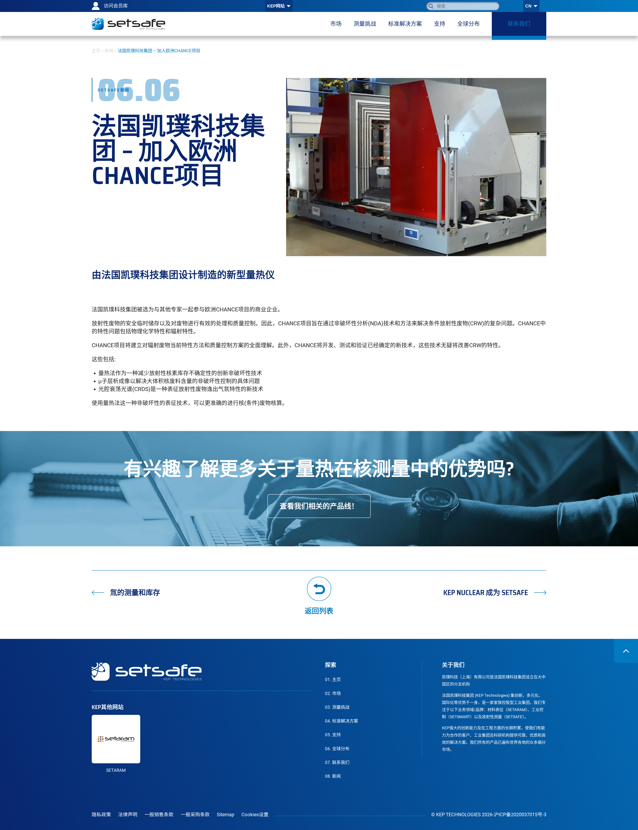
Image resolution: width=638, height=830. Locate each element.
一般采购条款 (195, 814)
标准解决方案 (341, 721)
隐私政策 (101, 814)
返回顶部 (626, 651)
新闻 (109, 50)
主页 (96, 50)
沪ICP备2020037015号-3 (520, 814)
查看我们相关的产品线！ (319, 506)
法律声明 (127, 814)
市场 (333, 693)
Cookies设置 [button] (254, 814)
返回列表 (319, 610)
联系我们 (337, 762)
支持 (333, 734)
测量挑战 (337, 707)
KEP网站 (276, 5)
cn (528, 5)
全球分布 (337, 748)
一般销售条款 (159, 814)
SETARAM (116, 770)
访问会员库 (116, 6)
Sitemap (225, 814)
